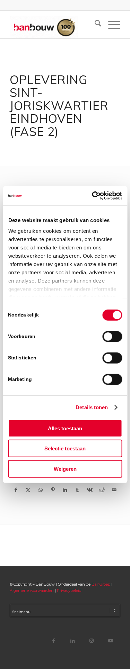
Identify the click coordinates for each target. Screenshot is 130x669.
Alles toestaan (65, 428)
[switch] (112, 336)
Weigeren (65, 468)
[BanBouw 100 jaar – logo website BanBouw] (54, 24)
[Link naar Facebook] (53, 640)
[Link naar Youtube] (110, 640)
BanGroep (101, 584)
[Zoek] (94, 24)
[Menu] (110, 24)
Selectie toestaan (65, 448)
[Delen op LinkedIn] (65, 490)
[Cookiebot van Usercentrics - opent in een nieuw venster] (92, 195)
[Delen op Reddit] (102, 490)
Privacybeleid (69, 590)
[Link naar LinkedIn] (72, 640)
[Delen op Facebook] (16, 490)
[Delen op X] (28, 490)
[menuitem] (94, 24)
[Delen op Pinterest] (52, 490)
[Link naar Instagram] (91, 640)
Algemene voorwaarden (32, 590)
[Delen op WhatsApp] (40, 490)
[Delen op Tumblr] (77, 490)
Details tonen (92, 407)
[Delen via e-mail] (114, 490)
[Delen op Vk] (90, 490)
